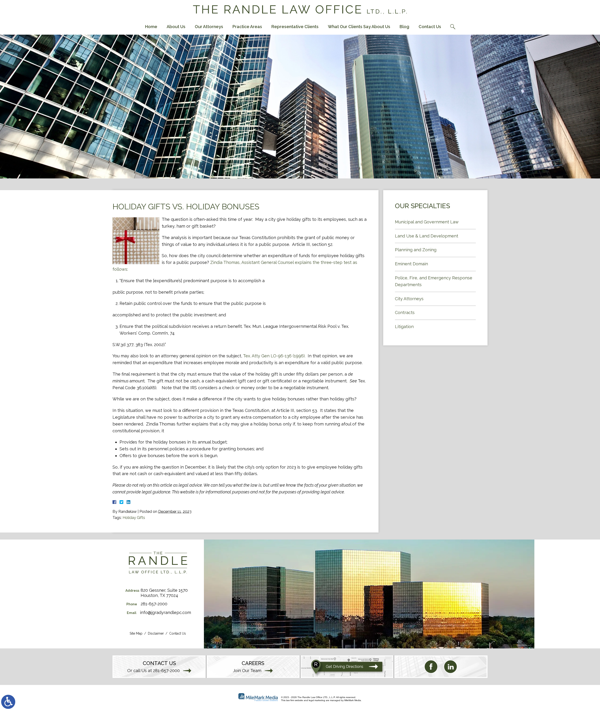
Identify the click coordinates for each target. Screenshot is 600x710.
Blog (404, 26)
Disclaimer (156, 633)
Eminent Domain (411, 263)
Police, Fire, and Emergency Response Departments (433, 281)
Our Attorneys (209, 26)
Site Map (136, 633)
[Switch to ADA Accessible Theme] (8, 702)
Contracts (405, 312)
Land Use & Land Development (426, 235)
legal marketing (317, 700)
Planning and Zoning (415, 249)
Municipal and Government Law (427, 221)
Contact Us (430, 26)
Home (151, 26)
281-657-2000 (154, 603)
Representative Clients (295, 26)
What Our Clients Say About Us (359, 26)
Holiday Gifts (134, 517)
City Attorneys (409, 298)
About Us (176, 26)
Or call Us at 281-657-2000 (153, 670)
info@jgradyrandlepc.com (165, 612)
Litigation (404, 326)
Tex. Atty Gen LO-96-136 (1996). (274, 355)
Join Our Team (247, 670)
